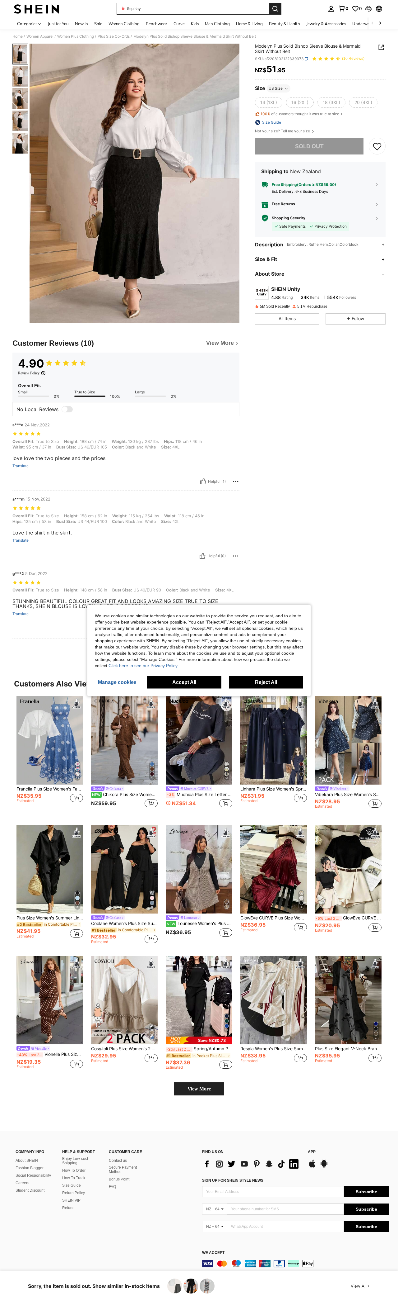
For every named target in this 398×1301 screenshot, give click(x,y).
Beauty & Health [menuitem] (284, 23)
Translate (20, 466)
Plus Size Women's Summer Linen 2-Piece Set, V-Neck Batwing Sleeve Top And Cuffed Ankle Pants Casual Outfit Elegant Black (49, 917)
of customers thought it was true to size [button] (300, 114)
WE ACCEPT (213, 1253)
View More (199, 1088)
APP (312, 1152)
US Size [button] (276, 88)
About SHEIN (27, 1160)
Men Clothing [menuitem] (217, 23)
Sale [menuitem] (98, 23)
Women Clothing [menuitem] (124, 23)
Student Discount (30, 1190)
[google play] (324, 1167)
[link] (343, 8)
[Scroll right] (380, 23)
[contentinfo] (295, 1263)
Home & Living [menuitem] (249, 23)
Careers (22, 1183)
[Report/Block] (235, 481)
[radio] (268, 102)
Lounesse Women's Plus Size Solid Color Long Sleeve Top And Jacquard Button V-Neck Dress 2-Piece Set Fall (199, 923)
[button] (368, 8)
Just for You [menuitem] (58, 23)
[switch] (67, 409)
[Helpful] (203, 481)
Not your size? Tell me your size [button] (283, 131)
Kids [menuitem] (195, 23)
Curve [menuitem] (179, 23)
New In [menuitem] (81, 23)
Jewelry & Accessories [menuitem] (326, 23)
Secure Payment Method (123, 1169)
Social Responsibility (33, 1175)
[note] (199, 1040)
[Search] (275, 9)
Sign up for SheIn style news (232, 1180)
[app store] (312, 1167)
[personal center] (331, 8)
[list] (252, 1164)
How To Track (73, 1178)
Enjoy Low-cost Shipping (75, 1160)
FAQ (112, 1187)
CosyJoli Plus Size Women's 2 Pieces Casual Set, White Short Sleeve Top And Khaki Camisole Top (124, 1048)
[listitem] (50, 755)
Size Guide (71, 1185)
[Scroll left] (372, 23)
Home (17, 36)
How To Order (74, 1170)
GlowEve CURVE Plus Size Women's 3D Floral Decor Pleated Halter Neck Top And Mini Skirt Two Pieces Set (273, 917)
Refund (68, 1208)
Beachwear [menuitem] (156, 23)
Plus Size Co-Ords (114, 36)
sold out (309, 146)
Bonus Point (119, 1179)
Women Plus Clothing (75, 36)
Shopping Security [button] (288, 218)
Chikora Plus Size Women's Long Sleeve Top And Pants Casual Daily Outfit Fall (125, 794)
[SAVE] (377, 146)
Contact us (118, 1160)
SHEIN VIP (71, 1200)
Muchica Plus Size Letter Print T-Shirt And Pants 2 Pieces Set (199, 794)
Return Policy (73, 1193)
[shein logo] (36, 8)
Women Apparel (39, 36)
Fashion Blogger (30, 1168)
